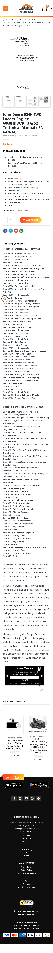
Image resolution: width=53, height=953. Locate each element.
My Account (26, 841)
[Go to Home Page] (4, 19)
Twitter (10, 230)
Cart (26, 881)
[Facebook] (14, 798)
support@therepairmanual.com (27, 829)
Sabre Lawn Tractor (44, 736)
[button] (5, 8)
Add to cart (32, 220)
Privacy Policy (26, 867)
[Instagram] (32, 798)
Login (26, 855)
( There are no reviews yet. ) (26, 136)
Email (16, 230)
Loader (26, 210)
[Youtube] (26, 798)
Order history (26, 849)
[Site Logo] (26, 8)
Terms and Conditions (26, 873)
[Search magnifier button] (5, 299)
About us (26, 835)
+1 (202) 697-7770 (26, 825)
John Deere (19, 178)
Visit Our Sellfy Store (26, 887)
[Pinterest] (38, 798)
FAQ (26, 852)
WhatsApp (21, 230)
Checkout (26, 884)
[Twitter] (20, 798)
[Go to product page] (15, 725)
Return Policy (26, 870)
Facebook (5, 230)
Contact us (26, 838)
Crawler (11, 738)
